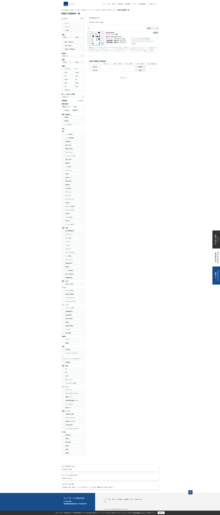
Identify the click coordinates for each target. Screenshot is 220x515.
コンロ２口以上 (69, 290)
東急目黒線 (110, 42)
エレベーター (69, 259)
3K (76, 79)
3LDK (77, 83)
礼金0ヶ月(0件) (108, 487)
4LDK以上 (67, 90)
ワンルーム (68, 69)
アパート (67, 23)
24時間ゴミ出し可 (70, 421)
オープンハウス (69, 199)
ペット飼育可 (69, 134)
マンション (68, 27)
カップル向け (69, 217)
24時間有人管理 (69, 414)
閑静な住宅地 (69, 148)
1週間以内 (75, 110)
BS (66, 372)
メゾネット (68, 241)
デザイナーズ (69, 152)
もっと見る (150, 50)
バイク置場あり (69, 270)
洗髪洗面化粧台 (69, 325)
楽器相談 (67, 141)
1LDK (77, 72)
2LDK (66, 79)
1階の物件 (68, 442)
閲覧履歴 (142, 4)
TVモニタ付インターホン (72, 393)
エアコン (67, 339)
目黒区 (101, 22)
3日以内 (67, 110)
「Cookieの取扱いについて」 (139, 512)
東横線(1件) (100, 487)
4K (65, 86)
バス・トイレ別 (69, 307)
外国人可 (67, 202)
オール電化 (68, 256)
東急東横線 (110, 40)
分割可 (67, 174)
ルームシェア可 (69, 210)
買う (109, 4)
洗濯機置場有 (69, 277)
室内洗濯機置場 (69, 231)
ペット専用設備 (69, 138)
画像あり (67, 117)
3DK (66, 83)
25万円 (140, 67)
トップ (104, 4)
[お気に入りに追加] (102, 44)
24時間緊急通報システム (72, 400)
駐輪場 (67, 267)
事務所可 (67, 163)
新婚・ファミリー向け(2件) (79, 487)
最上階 (67, 445)
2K (65, 76)
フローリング (69, 234)
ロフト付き (68, 238)
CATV (66, 376)
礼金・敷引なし (69, 45)
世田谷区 (91, 22)
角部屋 (67, 453)
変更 (82, 18)
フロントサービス (70, 417)
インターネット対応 (70, 383)
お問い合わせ (138, 499)
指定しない (68, 106)
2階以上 (67, 438)
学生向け (67, 213)
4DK (77, 86)
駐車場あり (68, 435)
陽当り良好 (68, 145)
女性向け (67, 220)
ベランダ (67, 245)
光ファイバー (69, 379)
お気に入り (153, 4)
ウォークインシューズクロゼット (72, 358)
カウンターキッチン (70, 301)
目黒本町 (112, 32)
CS (66, 368)
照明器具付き (69, 263)
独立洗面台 (68, 333)
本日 (75, 106)
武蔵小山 (116, 42)
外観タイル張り (69, 284)
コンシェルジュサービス (72, 428)
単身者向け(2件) (66, 487)
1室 (140, 70)
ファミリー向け (69, 224)
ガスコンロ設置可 (70, 206)
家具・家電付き (69, 274)
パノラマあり (68, 124)
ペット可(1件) (92, 487)
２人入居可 (68, 166)
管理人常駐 (68, 181)
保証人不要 (68, 159)
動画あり (67, 120)
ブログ (134, 4)
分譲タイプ (68, 177)
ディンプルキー (69, 404)
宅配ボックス (69, 397)
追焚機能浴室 (69, 311)
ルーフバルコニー (70, 252)
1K (76, 69)
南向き (67, 449)
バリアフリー (69, 170)
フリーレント (69, 192)
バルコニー (68, 249)
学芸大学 (116, 40)
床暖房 (67, 343)
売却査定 (120, 4)
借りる (114, 4)
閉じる (161, 512)
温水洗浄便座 (69, 318)
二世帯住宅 (68, 188)
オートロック (69, 389)
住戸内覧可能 (69, 425)
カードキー (68, 195)
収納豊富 (67, 362)
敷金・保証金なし (69, 42)
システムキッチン (70, 297)
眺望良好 (67, 184)
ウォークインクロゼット (72, 353)
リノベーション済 (70, 156)
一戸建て (67, 30)
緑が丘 (70, 478)
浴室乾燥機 (68, 315)
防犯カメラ (68, 407)
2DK (77, 76)
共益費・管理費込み (70, 49)
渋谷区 (97, 22)
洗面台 (67, 322)
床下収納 (67, 349)
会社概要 (127, 4)
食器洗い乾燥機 (69, 294)
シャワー (67, 329)
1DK (66, 72)
